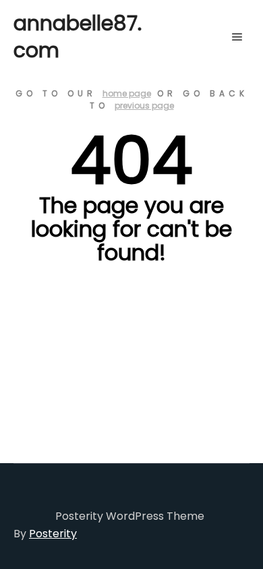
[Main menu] (237, 37)
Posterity (53, 533)
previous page (144, 105)
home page (127, 93)
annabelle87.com (77, 37)
